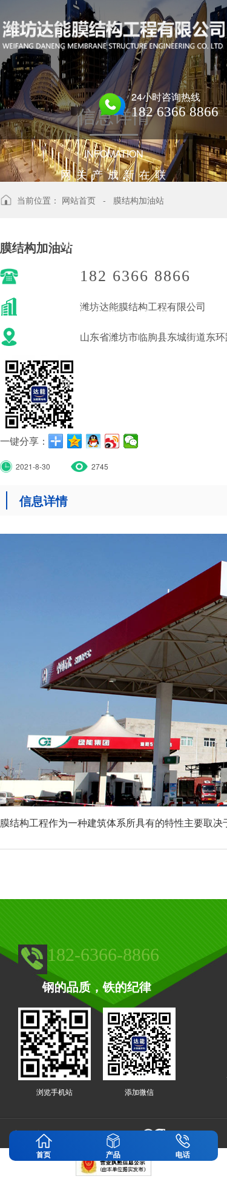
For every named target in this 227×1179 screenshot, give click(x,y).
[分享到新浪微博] (112, 441)
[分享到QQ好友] (93, 441)
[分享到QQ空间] (74, 441)
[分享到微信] (131, 441)
